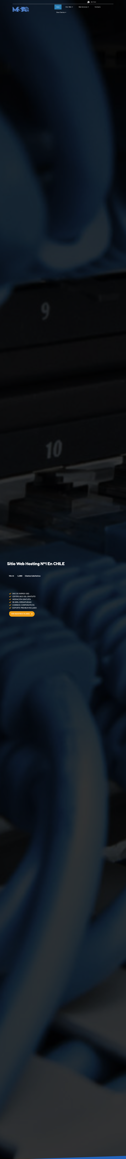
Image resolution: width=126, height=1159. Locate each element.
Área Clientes (60, 12)
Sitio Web (68, 7)
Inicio (58, 7)
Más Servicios (83, 7)
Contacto (98, 7)
